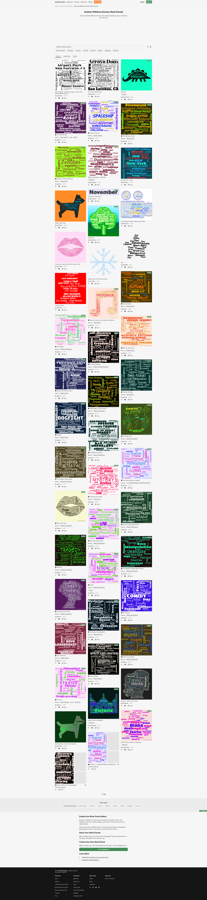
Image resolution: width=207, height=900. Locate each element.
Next (104, 794)
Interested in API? (77, 896)
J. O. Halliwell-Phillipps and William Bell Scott (138, 483)
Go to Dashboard (103, 849)
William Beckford (98, 634)
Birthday (85, 50)
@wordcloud (93, 198)
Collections (66, 56)
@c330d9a (60, 266)
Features (76, 2)
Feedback (75, 893)
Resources (84, 2)
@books (59, 140)
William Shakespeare (66, 349)
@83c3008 (126, 223)
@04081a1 (59, 95)
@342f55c (59, 746)
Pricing (98, 2)
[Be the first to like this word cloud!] (55, 98)
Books (75, 56)
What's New (76, 881)
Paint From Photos (109, 878)
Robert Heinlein (98, 135)
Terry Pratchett (65, 702)
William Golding (65, 658)
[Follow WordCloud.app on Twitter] (93, 887)
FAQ (56, 896)
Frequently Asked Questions (90, 860)
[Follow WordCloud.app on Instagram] (90, 887)
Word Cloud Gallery (66, 6)
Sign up (149, 2)
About (74, 884)
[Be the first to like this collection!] (55, 790)
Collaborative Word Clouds (61, 884)
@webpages (93, 182)
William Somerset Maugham (101, 367)
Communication (60, 50)
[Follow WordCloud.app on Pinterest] (99, 887)
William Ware (64, 181)
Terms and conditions (78, 890)
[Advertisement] (103, 32)
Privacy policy (76, 887)
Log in (142, 2)
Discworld (77, 702)
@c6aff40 (125, 265)
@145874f (59, 225)
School (91, 590)
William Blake (97, 322)
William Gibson (64, 393)
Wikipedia (91, 180)
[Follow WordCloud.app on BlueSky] (96, 887)
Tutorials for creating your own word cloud (95, 857)
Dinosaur (115, 50)
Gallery (90, 2)
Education (70, 50)
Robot (75, 137)
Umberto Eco (97, 499)
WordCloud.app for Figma (61, 887)
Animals (124, 94)
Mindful (100, 50)
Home (57, 6)
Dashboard (69, 2)
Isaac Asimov (64, 137)
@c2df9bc (92, 281)
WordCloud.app (60, 2)
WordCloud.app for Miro (61, 890)
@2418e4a (125, 182)
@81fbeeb (125, 703)
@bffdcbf (59, 307)
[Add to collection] (59, 98)
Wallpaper (108, 50)
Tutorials (57, 893)
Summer (78, 50)
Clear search (103, 802)
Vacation (93, 50)
